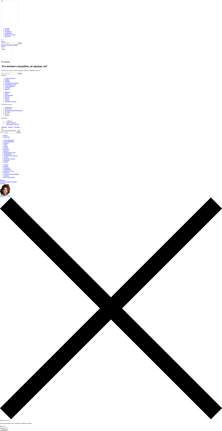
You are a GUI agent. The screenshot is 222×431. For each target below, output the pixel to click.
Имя (1, 426)
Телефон (2, 428)
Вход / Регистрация (9, 177)
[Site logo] (10, 25)
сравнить (6, 175)
